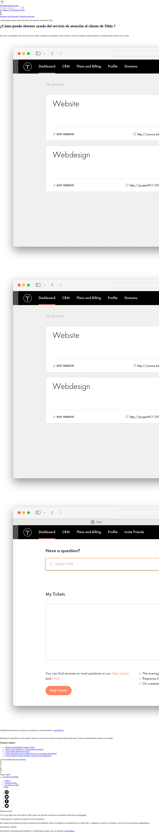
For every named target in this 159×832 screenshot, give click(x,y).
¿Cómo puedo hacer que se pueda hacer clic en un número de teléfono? (31, 754)
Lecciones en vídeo (12, 785)
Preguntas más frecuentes (9, 16)
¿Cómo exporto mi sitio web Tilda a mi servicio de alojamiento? (28, 756)
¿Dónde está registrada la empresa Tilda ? (20, 747)
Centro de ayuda (11, 783)
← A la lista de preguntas (9, 777)
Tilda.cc (7, 781)
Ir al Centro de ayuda (17, 10)
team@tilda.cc (59, 730)
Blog (6, 787)
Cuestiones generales (26, 16)
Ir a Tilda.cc (4, 10)
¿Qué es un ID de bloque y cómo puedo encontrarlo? (24, 749)
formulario (82, 815)
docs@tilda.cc (70, 831)
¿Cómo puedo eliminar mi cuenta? (17, 751)
